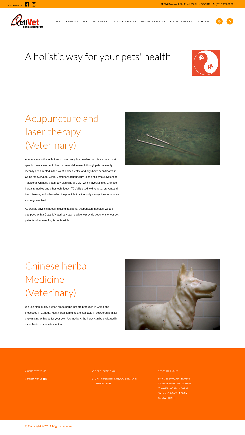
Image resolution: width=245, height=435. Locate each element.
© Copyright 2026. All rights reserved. (49, 426)
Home (58, 21)
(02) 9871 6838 (225, 4)
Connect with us (15, 5)
